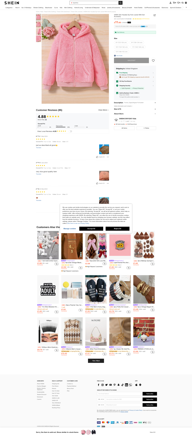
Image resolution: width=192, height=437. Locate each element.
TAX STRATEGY (56, 403)
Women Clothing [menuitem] (38, 7)
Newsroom (40, 397)
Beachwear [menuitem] (48, 7)
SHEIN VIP (55, 400)
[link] (174, 2)
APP (136, 381)
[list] (115, 384)
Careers (39, 399)
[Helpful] (97, 157)
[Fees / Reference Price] (121, 22)
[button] (182, 3)
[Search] (120, 3)
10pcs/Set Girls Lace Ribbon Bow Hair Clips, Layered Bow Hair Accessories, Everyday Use (96, 261)
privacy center (124, 411)
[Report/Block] (108, 157)
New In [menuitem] (17, 7)
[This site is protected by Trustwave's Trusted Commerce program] (98, 426)
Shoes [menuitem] (103, 7)
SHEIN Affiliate (56, 405)
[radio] (121, 42)
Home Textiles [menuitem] (138, 7)
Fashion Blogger (41, 386)
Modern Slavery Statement (41, 389)
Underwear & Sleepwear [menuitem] (92, 7)
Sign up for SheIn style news (107, 390)
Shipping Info (55, 383)
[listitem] (48, 250)
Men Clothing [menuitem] (68, 7)
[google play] (140, 385)
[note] (70, 271)
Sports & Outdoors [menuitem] (175, 7)
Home (37, 11)
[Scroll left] (183, 7)
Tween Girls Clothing (50, 11)
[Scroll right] (186, 7)
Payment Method (71, 386)
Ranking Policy (56, 407)
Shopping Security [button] (124, 85)
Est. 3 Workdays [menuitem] (26, 7)
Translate (38, 147)
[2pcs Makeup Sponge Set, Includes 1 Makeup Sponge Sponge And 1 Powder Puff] (144, 245)
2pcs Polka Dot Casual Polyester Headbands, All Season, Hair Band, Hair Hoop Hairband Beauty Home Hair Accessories (120, 307)
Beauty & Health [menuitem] (127, 7)
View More (96, 361)
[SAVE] (153, 60)
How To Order (56, 391)
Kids (41, 11)
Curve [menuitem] (56, 7)
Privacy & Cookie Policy (135, 410)
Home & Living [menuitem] (78, 7)
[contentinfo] (127, 422)
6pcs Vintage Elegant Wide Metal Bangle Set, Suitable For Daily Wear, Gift (144, 307)
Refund (54, 388)
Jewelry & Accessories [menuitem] (113, 7)
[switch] (70, 131)
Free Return (55, 386)
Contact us (70, 383)
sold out (131, 60)
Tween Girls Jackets (76, 11)
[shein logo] (11, 3)
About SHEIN (40, 383)
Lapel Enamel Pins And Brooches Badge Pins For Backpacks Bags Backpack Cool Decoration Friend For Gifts (120, 262)
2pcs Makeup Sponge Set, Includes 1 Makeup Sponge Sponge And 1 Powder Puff (144, 261)
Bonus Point (70, 388)
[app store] (136, 385)
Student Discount (41, 394)
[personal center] (170, 3)
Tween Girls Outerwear (63, 11)
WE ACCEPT (100, 419)
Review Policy (41, 119)
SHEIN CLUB (55, 398)
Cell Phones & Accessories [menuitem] (152, 7)
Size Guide (55, 395)
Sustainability (40, 392)
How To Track (55, 393)
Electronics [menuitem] (165, 7)
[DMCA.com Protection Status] (103, 426)
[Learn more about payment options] (147, 26)
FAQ (68, 391)
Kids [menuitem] (61, 7)
